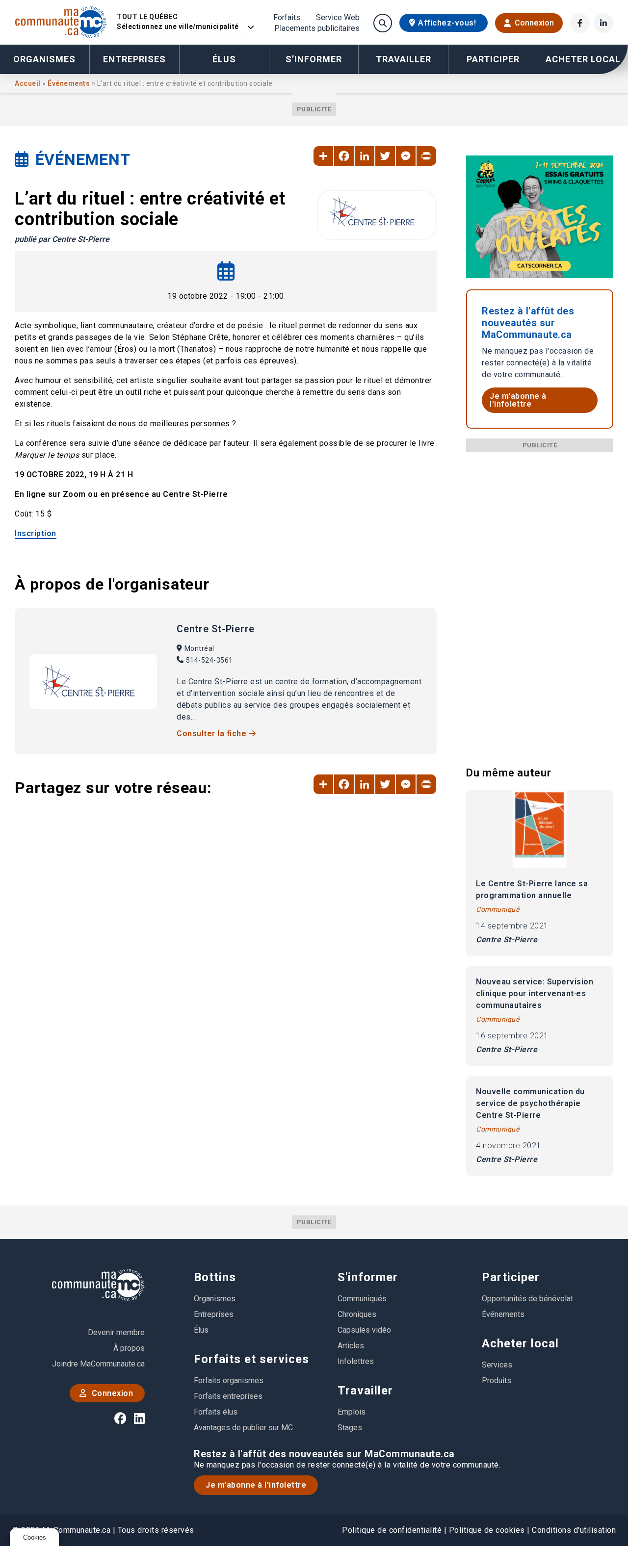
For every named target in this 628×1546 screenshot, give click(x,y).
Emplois (352, 1412)
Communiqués (362, 1298)
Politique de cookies (487, 1530)
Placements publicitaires (317, 28)
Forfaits (286, 18)
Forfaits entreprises (228, 1396)
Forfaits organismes (228, 1380)
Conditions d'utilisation (574, 1530)
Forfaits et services (251, 1359)
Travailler (365, 1390)
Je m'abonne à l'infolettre (518, 400)
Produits (496, 1380)
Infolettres (356, 1361)
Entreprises (134, 59)
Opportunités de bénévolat (527, 1298)
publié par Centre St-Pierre (62, 239)
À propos (129, 1348)
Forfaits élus (215, 1412)
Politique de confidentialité (392, 1530)
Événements (70, 83)
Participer (511, 1277)
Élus (224, 59)
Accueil (28, 83)
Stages (350, 1427)
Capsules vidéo (364, 1330)
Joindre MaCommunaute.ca (98, 1363)
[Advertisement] (539, 599)
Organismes (44, 59)
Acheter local (520, 1343)
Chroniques (357, 1314)
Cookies (34, 1537)
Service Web (338, 18)
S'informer (368, 1277)
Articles (351, 1345)
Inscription (35, 533)
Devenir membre (116, 1332)
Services (497, 1364)
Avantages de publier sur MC (243, 1427)
